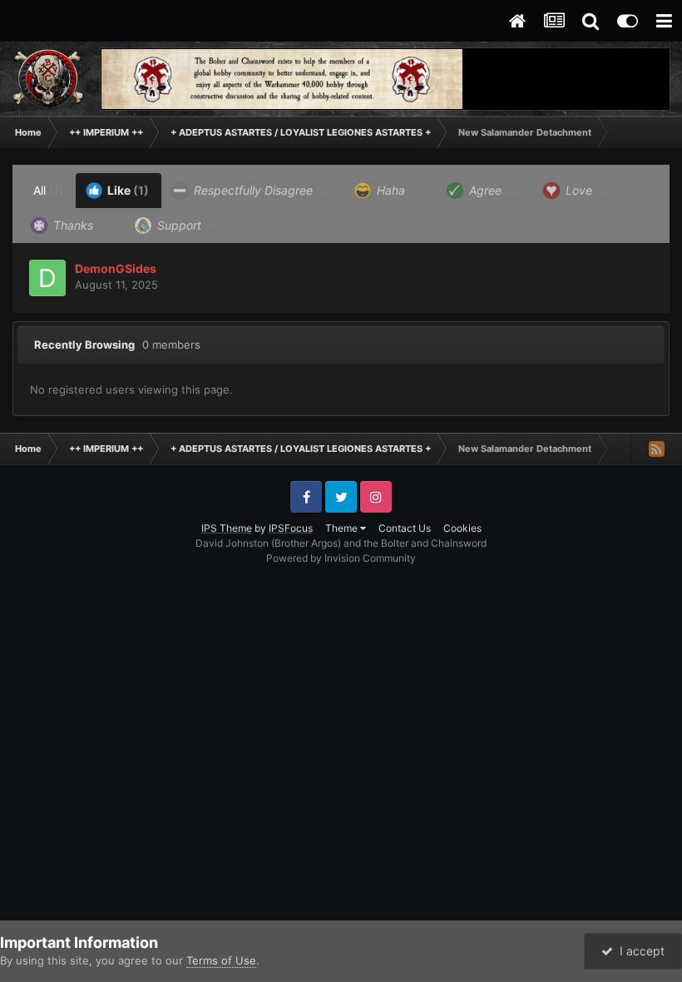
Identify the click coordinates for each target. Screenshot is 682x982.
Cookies (462, 528)
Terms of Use (221, 960)
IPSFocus (291, 528)
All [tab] (48, 190)
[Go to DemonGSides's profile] (47, 278)
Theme (342, 528)
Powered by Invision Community (341, 558)
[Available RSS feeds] (656, 448)
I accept (639, 951)
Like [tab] (127, 190)
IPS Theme (226, 528)
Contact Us (404, 528)
